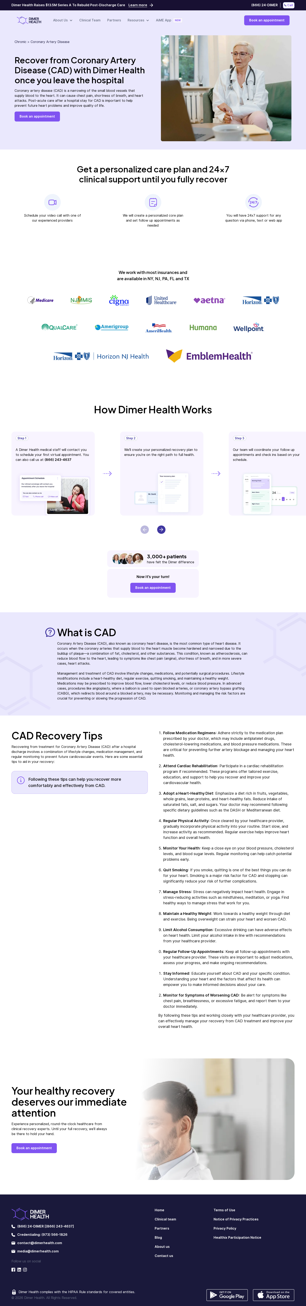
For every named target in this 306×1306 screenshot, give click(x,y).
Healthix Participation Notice (237, 1238)
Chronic (20, 42)
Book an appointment (267, 20)
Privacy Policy (225, 1228)
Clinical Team (90, 20)
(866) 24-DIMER (264, 5)
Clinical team (165, 1219)
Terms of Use (224, 1210)
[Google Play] (227, 1295)
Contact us (164, 1256)
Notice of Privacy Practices (236, 1219)
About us (162, 1247)
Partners (114, 20)
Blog (158, 1238)
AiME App (163, 20)
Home (159, 1210)
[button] (63, 20)
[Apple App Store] (274, 1295)
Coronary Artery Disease (50, 42)
